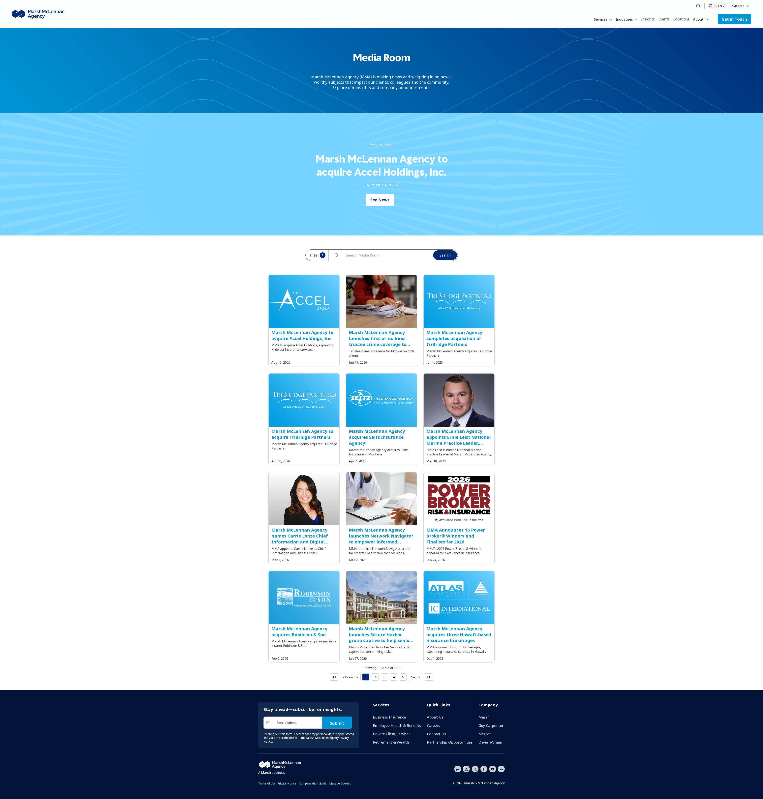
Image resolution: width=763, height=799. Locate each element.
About (698, 19)
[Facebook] (483, 768)
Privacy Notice (286, 783)
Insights (648, 19)
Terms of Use (267, 783)
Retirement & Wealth (391, 742)
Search (445, 255)
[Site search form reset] (344, 255)
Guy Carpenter (491, 725)
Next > (415, 677)
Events (664, 19)
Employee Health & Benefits (397, 725)
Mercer (484, 733)
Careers (738, 6)
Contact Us (436, 733)
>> (429, 677)
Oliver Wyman (490, 742)
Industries (624, 19)
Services (600, 19)
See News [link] (379, 199)
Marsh (483, 717)
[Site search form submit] (334, 255)
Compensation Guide (312, 783)
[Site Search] (698, 6)
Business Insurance (389, 717)
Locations (681, 19)
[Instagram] (466, 769)
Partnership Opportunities (450, 742)
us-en (718, 6)
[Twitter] (475, 768)
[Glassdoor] (457, 769)
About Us (435, 717)
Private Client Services (391, 733)
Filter (316, 255)
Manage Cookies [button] (340, 783)
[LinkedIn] (501, 768)
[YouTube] (492, 768)
